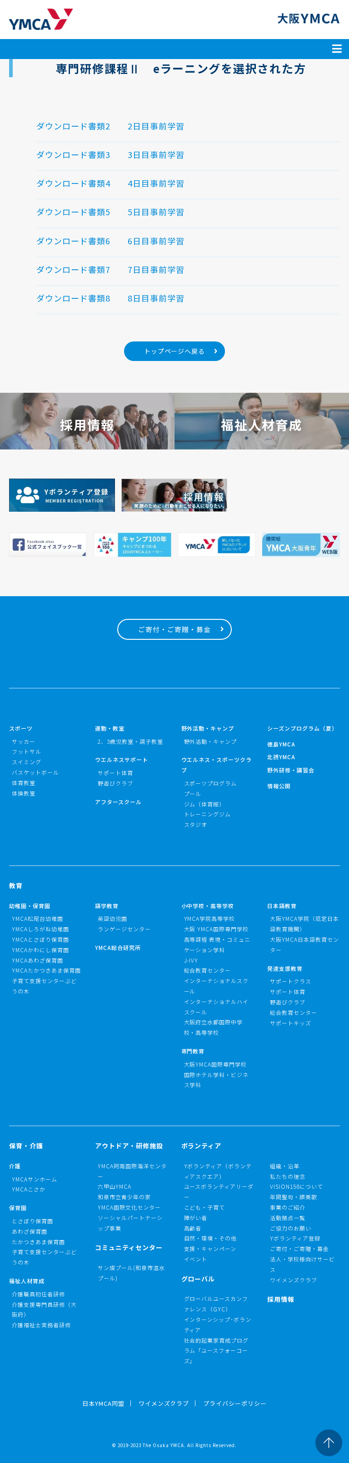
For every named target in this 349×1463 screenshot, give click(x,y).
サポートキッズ (290, 1023)
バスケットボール (35, 772)
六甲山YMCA (114, 1186)
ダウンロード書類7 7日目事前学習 (110, 269)
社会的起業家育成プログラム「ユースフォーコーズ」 (216, 1350)
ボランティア (201, 1145)
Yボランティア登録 (295, 1238)
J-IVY (191, 960)
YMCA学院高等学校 (209, 918)
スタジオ (196, 824)
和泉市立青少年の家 (124, 1197)
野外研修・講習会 (290, 770)
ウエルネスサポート (121, 759)
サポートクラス (290, 981)
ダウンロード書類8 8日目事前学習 (110, 298)
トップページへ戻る (174, 351)
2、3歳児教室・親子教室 (130, 741)
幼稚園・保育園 (29, 905)
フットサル (26, 751)
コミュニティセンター (129, 1247)
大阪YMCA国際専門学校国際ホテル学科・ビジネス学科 (216, 1074)
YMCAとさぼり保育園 (40, 939)
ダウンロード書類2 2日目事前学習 (110, 126)
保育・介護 (26, 1145)
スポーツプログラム (210, 783)
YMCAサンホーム (34, 1179)
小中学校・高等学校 (207, 905)
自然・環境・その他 (210, 1238)
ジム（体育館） (204, 804)
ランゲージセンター (124, 929)
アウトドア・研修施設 (129, 1145)
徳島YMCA (281, 744)
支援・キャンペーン (210, 1248)
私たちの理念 (287, 1176)
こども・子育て (204, 1207)
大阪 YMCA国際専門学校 (216, 929)
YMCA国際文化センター (129, 1207)
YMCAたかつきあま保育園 (46, 970)
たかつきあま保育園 (38, 1242)
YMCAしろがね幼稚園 (40, 929)
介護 (15, 1166)
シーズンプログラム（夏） (302, 728)
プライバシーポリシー (235, 1403)
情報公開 (279, 786)
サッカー (23, 741)
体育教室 (23, 782)
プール (193, 793)
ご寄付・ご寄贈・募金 (174, 629)
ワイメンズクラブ (293, 1280)
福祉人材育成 (27, 1281)
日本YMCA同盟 (103, 1403)
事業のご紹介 (287, 1207)
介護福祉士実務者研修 (41, 1325)
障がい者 (196, 1217)
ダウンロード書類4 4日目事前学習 (110, 183)
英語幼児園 (112, 918)
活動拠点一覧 (287, 1217)
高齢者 (193, 1228)
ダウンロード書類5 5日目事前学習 (110, 211)
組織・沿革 (284, 1166)
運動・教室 (110, 728)
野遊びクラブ (115, 783)
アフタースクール (118, 802)
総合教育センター (207, 970)
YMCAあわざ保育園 (37, 960)
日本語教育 (282, 905)
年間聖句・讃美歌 (293, 1197)
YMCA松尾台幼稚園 (37, 918)
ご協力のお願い (290, 1228)
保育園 (18, 1207)
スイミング (26, 762)
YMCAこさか (28, 1189)
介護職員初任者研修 (38, 1294)
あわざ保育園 (29, 1231)
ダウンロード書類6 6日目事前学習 (110, 241)
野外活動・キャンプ (207, 728)
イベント (196, 1259)
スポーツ (21, 728)
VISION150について (296, 1186)
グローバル (198, 1278)
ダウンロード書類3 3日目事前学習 (110, 154)
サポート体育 (115, 772)
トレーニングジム (207, 814)
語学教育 (107, 905)
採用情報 (280, 1299)
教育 (16, 885)
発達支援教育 (285, 968)
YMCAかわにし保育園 (40, 950)
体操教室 (23, 793)
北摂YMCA (281, 757)
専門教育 (193, 1051)
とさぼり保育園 (32, 1221)
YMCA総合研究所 (118, 947)
